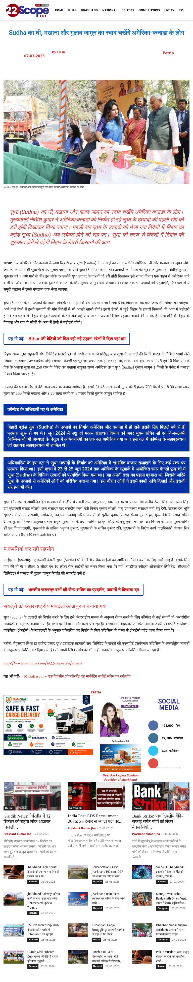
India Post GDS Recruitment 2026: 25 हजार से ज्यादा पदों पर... (95, 819)
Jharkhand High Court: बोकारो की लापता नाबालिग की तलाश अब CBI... (43, 871)
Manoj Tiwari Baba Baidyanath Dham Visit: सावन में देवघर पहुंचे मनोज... (171, 898)
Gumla (33, 966)
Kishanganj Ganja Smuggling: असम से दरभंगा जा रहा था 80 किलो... (108, 929)
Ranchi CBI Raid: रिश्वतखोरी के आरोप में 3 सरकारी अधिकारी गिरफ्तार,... (107, 956)
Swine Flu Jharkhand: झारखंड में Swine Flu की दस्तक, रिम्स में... (170, 871)
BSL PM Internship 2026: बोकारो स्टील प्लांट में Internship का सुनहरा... (43, 929)
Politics (128, 10)
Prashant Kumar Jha (17, 834)
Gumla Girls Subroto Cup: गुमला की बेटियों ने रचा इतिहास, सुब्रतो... (42, 956)
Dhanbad (163, 939)
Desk (61, 52)
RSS (181, 10)
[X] (95, 67)
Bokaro (33, 939)
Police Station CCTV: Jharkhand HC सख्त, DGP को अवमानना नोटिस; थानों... (107, 871)
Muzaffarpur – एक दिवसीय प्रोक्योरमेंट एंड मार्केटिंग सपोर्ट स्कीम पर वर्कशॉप (77, 676)
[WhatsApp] (118, 67)
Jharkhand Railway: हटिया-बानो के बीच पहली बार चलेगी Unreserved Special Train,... (44, 901)
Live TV (169, 10)
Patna (168, 52)
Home (59, 10)
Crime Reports (149, 10)
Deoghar (163, 908)
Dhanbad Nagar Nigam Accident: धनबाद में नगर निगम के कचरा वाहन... (171, 929)
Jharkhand (89, 10)
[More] (141, 67)
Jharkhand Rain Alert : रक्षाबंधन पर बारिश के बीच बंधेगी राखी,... (108, 898)
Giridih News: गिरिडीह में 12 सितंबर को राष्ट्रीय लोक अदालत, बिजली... (28, 822)
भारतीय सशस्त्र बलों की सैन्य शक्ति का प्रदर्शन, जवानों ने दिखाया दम (83, 589)
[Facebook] (84, 67)
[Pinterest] (107, 67)
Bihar (72, 10)
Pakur (161, 966)
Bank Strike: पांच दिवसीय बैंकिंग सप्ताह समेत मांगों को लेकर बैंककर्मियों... (158, 822)
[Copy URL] (130, 67)
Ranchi (138, 808)
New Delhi (75, 807)
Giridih (9, 808)
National (109, 10)
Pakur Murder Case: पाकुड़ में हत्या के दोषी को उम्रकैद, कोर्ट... (172, 956)
